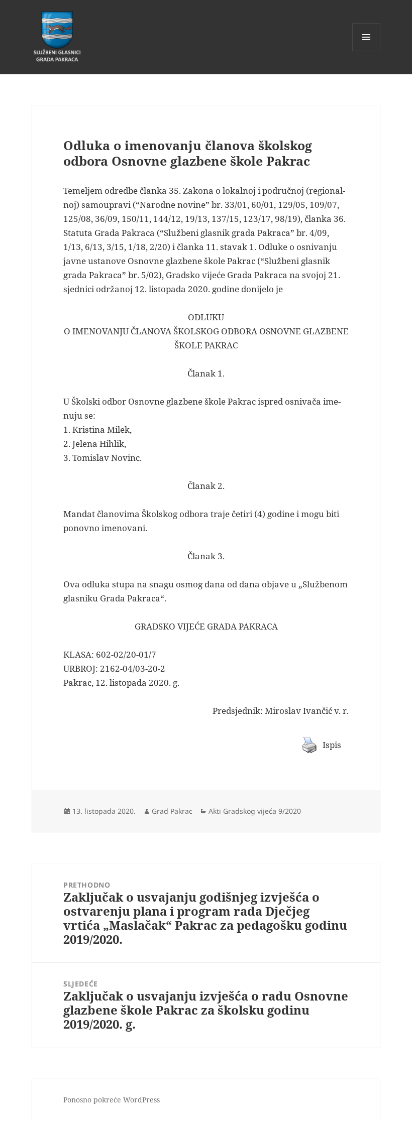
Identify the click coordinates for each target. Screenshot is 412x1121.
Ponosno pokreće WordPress (111, 1099)
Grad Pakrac (172, 811)
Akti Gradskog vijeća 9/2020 (255, 811)
